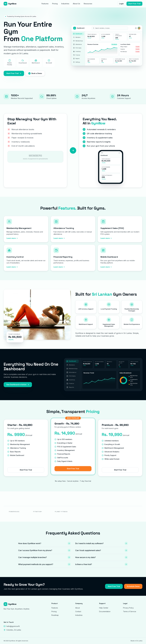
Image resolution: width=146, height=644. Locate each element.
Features (45, 4)
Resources (88, 4)
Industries (65, 4)
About (77, 608)
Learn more (11, 238)
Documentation (104, 611)
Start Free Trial (134, 4)
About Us (76, 4)
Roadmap (55, 615)
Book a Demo (36, 73)
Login (121, 4)
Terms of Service (129, 611)
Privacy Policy (128, 608)
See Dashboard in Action (16, 385)
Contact (78, 611)
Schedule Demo (133, 586)
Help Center (103, 608)
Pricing (55, 4)
